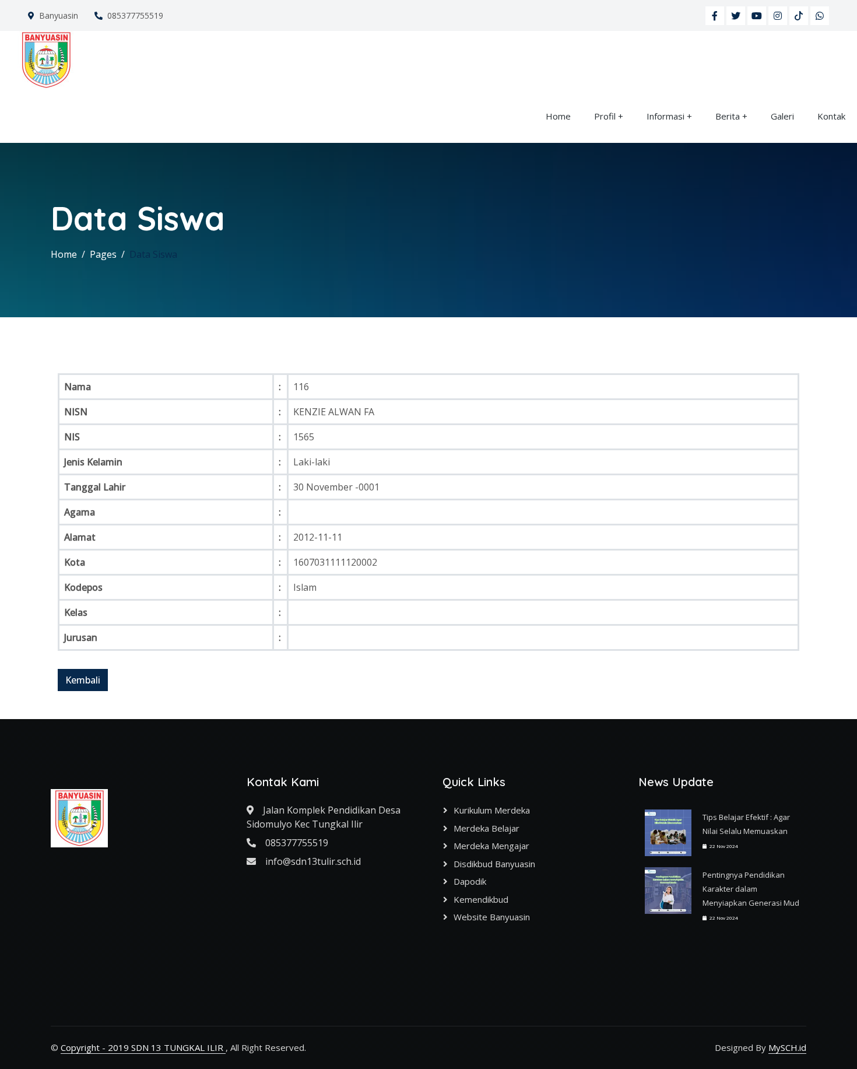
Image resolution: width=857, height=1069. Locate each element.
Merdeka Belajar (486, 828)
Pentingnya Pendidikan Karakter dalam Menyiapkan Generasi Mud (751, 889)
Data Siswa (153, 254)
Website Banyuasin (492, 917)
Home (558, 116)
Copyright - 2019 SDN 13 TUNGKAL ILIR (143, 1047)
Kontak (831, 116)
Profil (605, 116)
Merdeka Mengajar (491, 845)
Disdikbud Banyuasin (494, 864)
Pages (103, 254)
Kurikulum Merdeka (492, 810)
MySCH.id (787, 1047)
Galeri (782, 116)
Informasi (665, 116)
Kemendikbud (481, 899)
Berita (727, 116)
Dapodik (470, 881)
